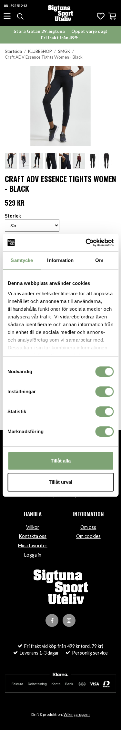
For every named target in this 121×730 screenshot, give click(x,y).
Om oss (88, 527)
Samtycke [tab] (22, 260)
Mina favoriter (32, 545)
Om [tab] (99, 260)
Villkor (32, 527)
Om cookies (88, 536)
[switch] (104, 391)
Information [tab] (60, 260)
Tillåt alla (61, 460)
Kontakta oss (32, 536)
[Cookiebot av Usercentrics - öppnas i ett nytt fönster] (86, 242)
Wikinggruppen (77, 714)
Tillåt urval (60, 482)
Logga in (32, 555)
